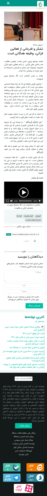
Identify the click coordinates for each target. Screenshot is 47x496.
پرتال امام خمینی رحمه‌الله (23, 436)
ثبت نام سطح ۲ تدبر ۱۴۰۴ (33, 333)
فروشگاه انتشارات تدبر (23, 450)
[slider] (26, 201)
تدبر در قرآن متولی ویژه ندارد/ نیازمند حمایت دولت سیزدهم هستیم (25, 342)
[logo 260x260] (40, 4)
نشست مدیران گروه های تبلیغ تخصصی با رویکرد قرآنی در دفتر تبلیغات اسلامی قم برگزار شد (23, 366)
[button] (8, 3)
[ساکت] (11, 201)
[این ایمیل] (26, 241)
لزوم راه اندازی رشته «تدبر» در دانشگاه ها (26, 347)
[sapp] (35, 477)
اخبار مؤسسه (23, 454)
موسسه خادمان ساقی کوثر (23, 447)
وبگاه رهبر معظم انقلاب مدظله (23, 433)
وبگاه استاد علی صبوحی (23, 440)
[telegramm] (12, 477)
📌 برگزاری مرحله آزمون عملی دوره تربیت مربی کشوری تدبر (24, 328)
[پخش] (39, 201)
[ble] (12, 467)
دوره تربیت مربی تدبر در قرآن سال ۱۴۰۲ (27, 337)
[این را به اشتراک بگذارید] (20, 241)
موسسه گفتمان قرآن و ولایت (23, 443)
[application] (23, 192)
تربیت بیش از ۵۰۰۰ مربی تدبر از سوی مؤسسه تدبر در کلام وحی (23, 353)
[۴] (23, 488)
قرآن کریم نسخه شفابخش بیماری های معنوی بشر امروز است (24, 359)
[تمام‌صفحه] (7, 201)
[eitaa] (35, 467)
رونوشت (8, 234)
